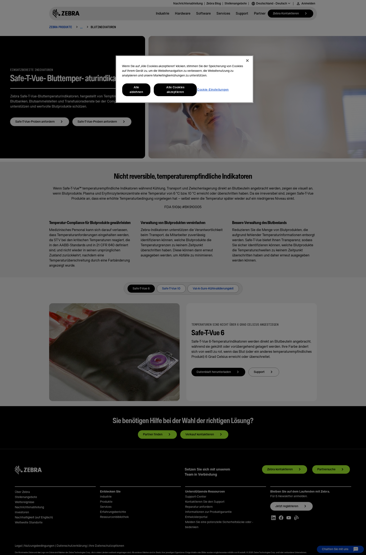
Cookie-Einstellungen (213, 89)
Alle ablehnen (136, 90)
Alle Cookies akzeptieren (175, 90)
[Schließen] (247, 60)
